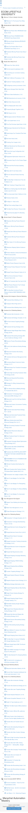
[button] (1, 1)
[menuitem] (1, 3)
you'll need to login (20, 806)
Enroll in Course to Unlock (14, 808)
